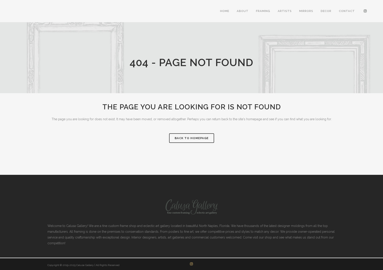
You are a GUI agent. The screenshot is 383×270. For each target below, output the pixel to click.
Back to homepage (192, 138)
